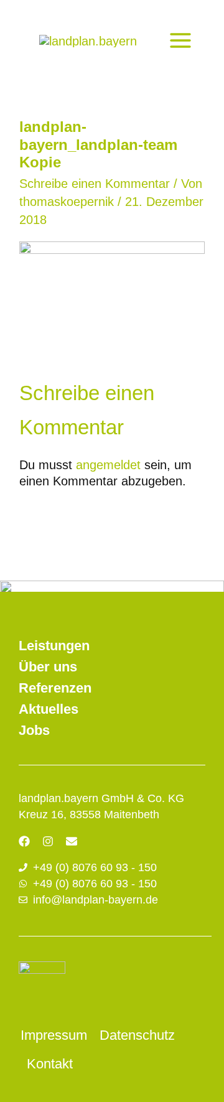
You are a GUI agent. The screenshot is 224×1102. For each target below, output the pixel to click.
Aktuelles (48, 709)
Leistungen (54, 645)
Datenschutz (137, 1035)
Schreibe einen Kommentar (94, 183)
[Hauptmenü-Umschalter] (180, 40)
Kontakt (50, 1064)
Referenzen (55, 688)
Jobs (34, 730)
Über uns (48, 667)
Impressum (54, 1035)
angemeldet (108, 465)
